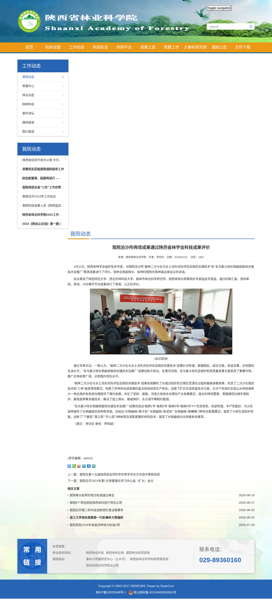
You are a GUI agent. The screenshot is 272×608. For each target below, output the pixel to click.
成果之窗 (148, 47)
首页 (29, 47)
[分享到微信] (74, 466)
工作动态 (76, 47)
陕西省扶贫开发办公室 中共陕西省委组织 (44, 160)
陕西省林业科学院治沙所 (102, 565)
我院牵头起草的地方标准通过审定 (92, 495)
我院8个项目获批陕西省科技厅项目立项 (96, 502)
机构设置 (53, 47)
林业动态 (28, 95)
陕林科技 (28, 104)
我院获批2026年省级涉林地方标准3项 (95, 525)
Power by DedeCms (160, 586)
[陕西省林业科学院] (107, 21)
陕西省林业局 (115, 552)
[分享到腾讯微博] (84, 466)
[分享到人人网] (89, 466)
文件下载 (242, 47)
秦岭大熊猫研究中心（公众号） (107, 559)
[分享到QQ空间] (94, 466)
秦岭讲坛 (28, 113)
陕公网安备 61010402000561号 (154, 592)
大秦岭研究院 (195, 47)
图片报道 (28, 131)
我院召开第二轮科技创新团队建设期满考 (96, 510)
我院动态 (28, 76)
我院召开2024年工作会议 (39, 196)
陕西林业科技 (95, 552)
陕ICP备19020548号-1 (111, 592)
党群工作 (171, 47)
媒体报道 (28, 122)
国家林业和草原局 (138, 552)
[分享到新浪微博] (79, 466)
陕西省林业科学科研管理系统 (149, 559)
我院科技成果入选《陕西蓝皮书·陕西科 (44, 205)
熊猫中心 (28, 86)
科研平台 (124, 47)
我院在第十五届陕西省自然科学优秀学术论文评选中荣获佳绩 (119, 474)
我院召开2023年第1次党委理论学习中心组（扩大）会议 (116, 480)
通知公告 (219, 47)
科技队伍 (100, 47)
